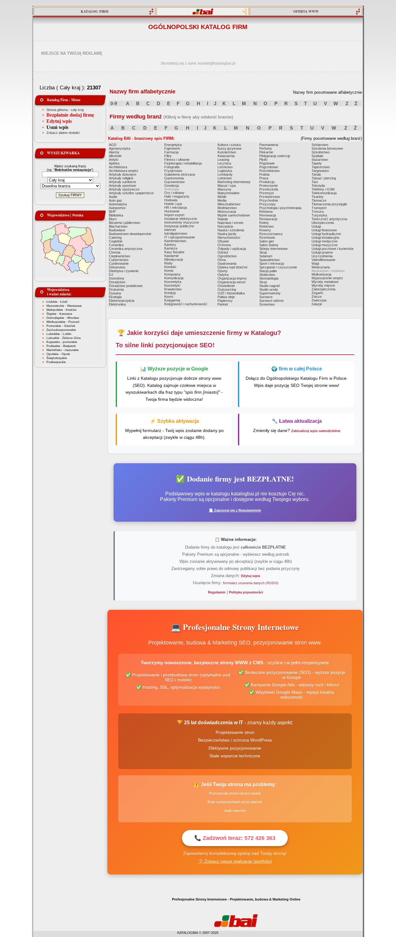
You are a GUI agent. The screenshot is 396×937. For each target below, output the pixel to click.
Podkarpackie (56, 362)
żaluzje (317, 304)
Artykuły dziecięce (122, 174)
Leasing (223, 159)
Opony (222, 271)
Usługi (316, 226)
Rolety (264, 223)
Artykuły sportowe (122, 185)
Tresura (318, 211)
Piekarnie (266, 152)
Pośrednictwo (269, 171)
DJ (111, 274)
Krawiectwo (173, 289)
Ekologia (115, 297)
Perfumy (265, 148)
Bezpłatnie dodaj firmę (70, 115)
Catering (115, 237)
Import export (174, 215)
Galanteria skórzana (179, 174)
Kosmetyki (172, 285)
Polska (77, 215)
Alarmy (114, 152)
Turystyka (319, 215)
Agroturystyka (119, 148)
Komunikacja (173, 278)
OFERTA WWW (306, 11)
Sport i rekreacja (271, 263)
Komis (169, 270)
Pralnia (264, 174)
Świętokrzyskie (56, 358)
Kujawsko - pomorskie (61, 342)
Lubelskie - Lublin (58, 334)
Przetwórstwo (269, 197)
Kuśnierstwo (226, 152)
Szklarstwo (320, 145)
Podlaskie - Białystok (61, 346)
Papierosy (225, 300)
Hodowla (170, 200)
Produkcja (266, 182)
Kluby (168, 263)
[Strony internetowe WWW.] (202, 11)
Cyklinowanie (119, 263)
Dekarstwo (117, 267)
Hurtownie (171, 211)
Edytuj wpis (59, 121)
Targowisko (320, 171)
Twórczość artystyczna (329, 219)
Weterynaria (321, 267)
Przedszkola (268, 189)
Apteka (114, 163)
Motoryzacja (226, 211)
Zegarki (317, 293)
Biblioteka (116, 215)
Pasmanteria (268, 145)
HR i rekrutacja (175, 207)
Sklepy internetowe (273, 248)
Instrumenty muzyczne (181, 222)
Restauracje (268, 219)
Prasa (263, 178)
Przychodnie (268, 200)
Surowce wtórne (271, 300)
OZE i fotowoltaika (231, 293)
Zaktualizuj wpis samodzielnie (315, 431)
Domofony (116, 278)
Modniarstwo (227, 208)
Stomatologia (268, 278)
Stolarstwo (267, 274)
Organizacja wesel (231, 282)
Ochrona (224, 245)
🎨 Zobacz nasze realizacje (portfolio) (235, 861)
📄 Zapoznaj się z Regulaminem (235, 510)
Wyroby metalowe (325, 282)
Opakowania (226, 263)
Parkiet (222, 304)
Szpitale (317, 156)
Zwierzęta (319, 300)
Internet (170, 230)
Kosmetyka (172, 282)
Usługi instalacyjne (325, 237)
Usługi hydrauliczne (326, 234)
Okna (221, 260)
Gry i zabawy (174, 193)
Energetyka (173, 145)
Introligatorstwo (175, 233)
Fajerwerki (172, 148)
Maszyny (224, 189)
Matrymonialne (228, 193)
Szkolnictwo (320, 152)
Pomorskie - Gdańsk (60, 325)
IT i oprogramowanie (179, 237)
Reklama (266, 211)
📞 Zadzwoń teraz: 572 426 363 (234, 838)
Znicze (317, 296)
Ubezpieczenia (323, 223)
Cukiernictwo (118, 260)
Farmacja (171, 152)
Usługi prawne (322, 252)
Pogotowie (267, 163)
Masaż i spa (226, 185)
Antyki (113, 159)
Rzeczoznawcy (271, 234)
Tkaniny (318, 197)
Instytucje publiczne (179, 226)
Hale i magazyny (176, 196)
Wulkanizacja (321, 274)
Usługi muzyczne (325, 245)
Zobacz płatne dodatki (63, 133)
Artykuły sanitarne (122, 182)
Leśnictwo (225, 167)
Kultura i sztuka (229, 145)
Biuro (113, 219)
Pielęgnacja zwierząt (274, 156)
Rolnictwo (266, 226)
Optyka (223, 274)
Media (221, 200)
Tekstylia (318, 185)
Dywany (115, 293)
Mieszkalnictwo (228, 204)
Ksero (168, 296)
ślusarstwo (320, 159)
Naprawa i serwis (230, 223)
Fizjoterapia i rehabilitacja (183, 163)
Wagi (315, 263)
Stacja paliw (268, 271)
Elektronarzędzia (121, 300)
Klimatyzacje (173, 259)
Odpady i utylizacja (231, 248)
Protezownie (268, 185)
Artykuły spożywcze (124, 189)
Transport (319, 208)
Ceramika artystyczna (125, 248)
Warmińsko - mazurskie (62, 350)
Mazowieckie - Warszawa (64, 305)
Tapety (317, 163)
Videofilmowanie (323, 260)
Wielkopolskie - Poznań (63, 321)
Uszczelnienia (322, 256)
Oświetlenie (226, 286)
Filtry (168, 156)
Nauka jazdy (226, 234)
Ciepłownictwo (119, 256)
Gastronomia (174, 178)
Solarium (265, 256)
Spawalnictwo (269, 260)
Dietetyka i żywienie (124, 271)
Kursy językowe (229, 148)
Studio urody (268, 289)
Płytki (263, 159)
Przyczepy (267, 204)
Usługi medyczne (325, 241)
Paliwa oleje (226, 297)
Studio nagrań (269, 286)
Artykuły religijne (121, 178)
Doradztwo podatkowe (126, 286)
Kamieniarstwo (175, 241)
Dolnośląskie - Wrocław (62, 317)
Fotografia (171, 167)
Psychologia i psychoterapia (280, 208)
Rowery (265, 230)
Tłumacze (319, 200)
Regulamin (217, 592)
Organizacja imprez (232, 278)
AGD (112, 145)
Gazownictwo (174, 182)
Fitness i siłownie (177, 159)
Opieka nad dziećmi (232, 267)
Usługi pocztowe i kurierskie (333, 248)
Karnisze (171, 248)
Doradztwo (117, 282)
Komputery (172, 274)
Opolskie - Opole (58, 354)
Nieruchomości (228, 237)
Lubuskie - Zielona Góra (63, 338)
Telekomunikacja (324, 193)
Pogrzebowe (268, 167)
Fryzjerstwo (173, 171)
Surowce (266, 297)
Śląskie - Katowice (59, 313)
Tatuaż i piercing (324, 178)
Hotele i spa (173, 204)
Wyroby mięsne (323, 285)
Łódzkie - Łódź (56, 301)
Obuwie (223, 241)
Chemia (114, 252)
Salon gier (266, 241)
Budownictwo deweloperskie (130, 234)
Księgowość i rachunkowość (185, 304)
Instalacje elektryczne (180, 218)
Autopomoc (117, 208)
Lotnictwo (224, 178)
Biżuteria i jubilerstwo (124, 223)
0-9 (113, 103)
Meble (221, 197)
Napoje (222, 219)
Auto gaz (115, 200)
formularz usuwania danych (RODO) (250, 583)
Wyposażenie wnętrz (327, 278)
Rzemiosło (267, 237)
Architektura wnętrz (123, 171)
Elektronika (117, 304)
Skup (263, 252)
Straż (263, 282)
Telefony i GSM (323, 189)
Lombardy (225, 174)
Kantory (170, 244)
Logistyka (224, 171)
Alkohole (115, 156)
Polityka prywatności (246, 592)
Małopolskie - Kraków (61, 309)
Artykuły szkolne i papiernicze (131, 193)
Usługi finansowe (324, 230)
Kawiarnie (171, 256)
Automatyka (118, 204)
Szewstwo (267, 304)
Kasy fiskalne (174, 252)
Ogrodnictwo (227, 256)
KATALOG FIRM (94, 11)
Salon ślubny (268, 245)
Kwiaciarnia (226, 156)
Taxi (315, 182)
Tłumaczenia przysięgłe (329, 204)
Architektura (118, 167)
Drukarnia (116, 289)
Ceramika (116, 245)
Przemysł (266, 193)
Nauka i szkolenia (230, 230)
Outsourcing (226, 289)
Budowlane (117, 230)
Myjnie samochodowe (233, 215)
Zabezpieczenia (323, 289)
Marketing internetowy (234, 182)
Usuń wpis (57, 127)
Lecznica (224, 163)
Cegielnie (116, 241)
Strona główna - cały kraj (65, 110)
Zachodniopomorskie (61, 330)
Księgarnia (172, 300)
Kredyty (170, 293)
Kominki (170, 267)
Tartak (316, 174)
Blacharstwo (118, 226)
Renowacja (267, 215)
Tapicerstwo (321, 167)
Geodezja (171, 185)
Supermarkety (270, 293)
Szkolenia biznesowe (327, 148)
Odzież (222, 252)
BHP (112, 211)
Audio (113, 197)
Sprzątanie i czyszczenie (278, 267)
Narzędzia (225, 226)
